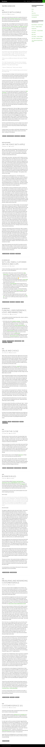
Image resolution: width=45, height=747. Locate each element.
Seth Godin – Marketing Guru (37, 38)
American (9, 330)
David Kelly (12, 697)
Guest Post (34, 13)
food (32, 11)
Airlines (12, 330)
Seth (3, 17)
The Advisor (4, 1)
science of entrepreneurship (19, 325)
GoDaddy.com (23, 714)
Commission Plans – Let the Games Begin (9, 688)
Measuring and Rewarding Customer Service (15, 582)
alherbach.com (17, 714)
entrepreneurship (13, 572)
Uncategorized (7, 142)
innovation (12, 253)
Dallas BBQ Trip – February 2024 (37, 1)
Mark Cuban (34, 34)
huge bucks (21, 454)
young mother (25, 279)
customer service (6, 253)
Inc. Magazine (22, 483)
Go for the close (10, 431)
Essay (3, 10)
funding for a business (16, 321)
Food (25, 1)
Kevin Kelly (34, 32)
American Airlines (20, 290)
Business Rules (9, 476)
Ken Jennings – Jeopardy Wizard (37, 30)
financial (21, 421)
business (9, 421)
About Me (28, 1)
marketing (5, 342)
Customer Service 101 (12, 705)
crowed (17, 366)
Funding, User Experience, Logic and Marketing (14, 311)
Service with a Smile (11, 12)
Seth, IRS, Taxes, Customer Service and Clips (14, 263)
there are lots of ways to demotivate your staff (17, 603)
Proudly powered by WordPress (6, 745)
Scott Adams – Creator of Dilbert (37, 36)
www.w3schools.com (6, 730)
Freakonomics (34, 28)
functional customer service (15, 18)
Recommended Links (6, 308)
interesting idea (13, 283)
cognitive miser (17, 333)
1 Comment (12, 146)
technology (18, 253)
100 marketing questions (14, 335)
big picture (5, 421)
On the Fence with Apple (13, 144)
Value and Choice (10, 351)
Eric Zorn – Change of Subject (37, 26)
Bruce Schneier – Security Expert (37, 24)
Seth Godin (10, 342)
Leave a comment (12, 14)
